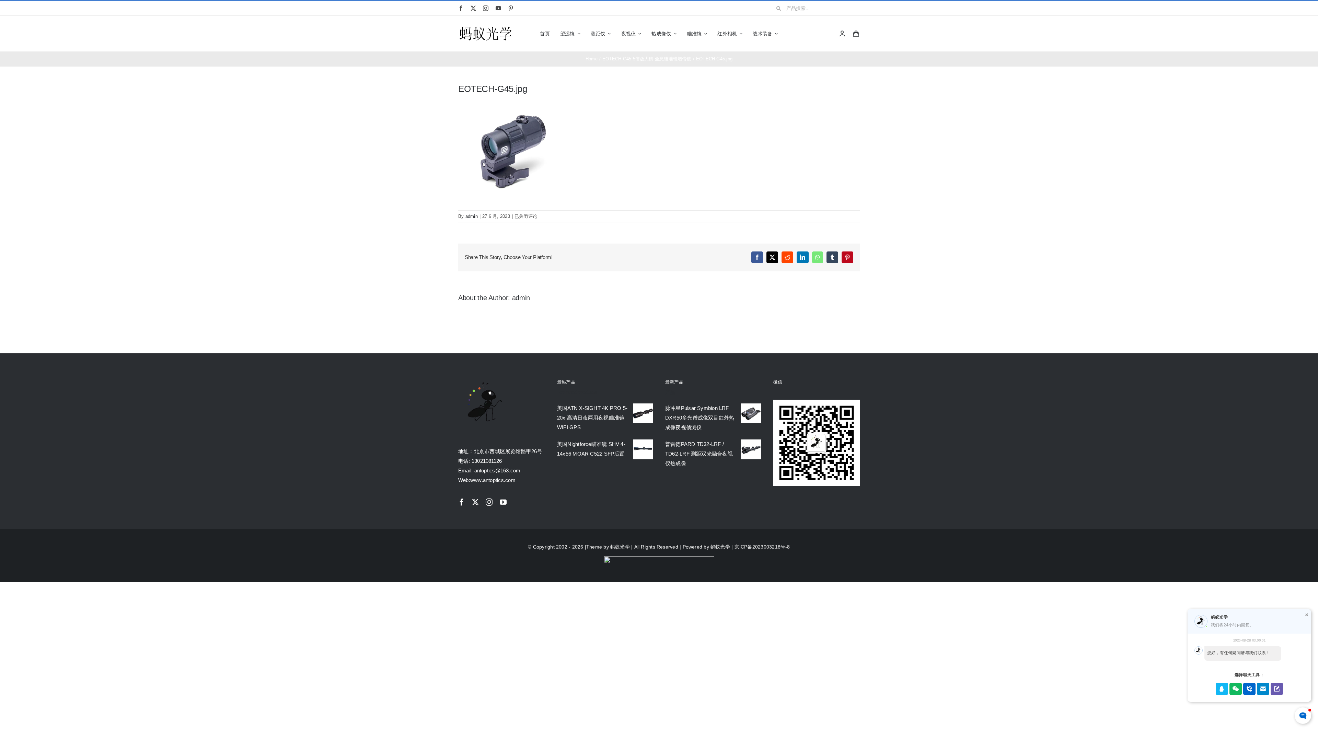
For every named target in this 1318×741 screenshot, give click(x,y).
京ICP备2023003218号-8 (762, 547)
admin (471, 216)
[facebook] (461, 8)
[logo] (485, 27)
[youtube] (498, 8)
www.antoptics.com (493, 480)
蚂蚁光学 (620, 547)
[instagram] (485, 8)
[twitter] (473, 8)
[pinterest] (510, 8)
